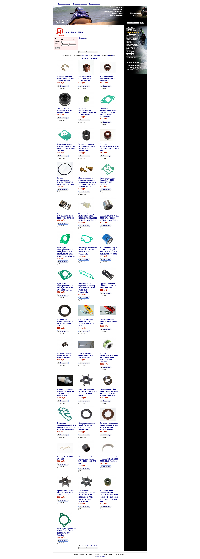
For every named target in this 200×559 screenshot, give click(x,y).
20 (91, 58)
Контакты (119, 7)
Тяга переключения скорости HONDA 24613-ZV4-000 (86, 355)
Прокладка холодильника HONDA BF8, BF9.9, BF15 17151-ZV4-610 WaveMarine (66, 426)
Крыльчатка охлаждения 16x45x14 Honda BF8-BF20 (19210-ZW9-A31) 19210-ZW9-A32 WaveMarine (87, 496)
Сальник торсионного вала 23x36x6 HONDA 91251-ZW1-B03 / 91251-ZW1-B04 (109, 426)
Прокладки (82, 38)
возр (82, 55)
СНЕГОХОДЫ (130, 48)
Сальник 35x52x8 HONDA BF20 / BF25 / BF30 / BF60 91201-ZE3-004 (66, 322)
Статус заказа (119, 554)
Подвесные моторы (132, 45)
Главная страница (64, 4)
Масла (128, 50)
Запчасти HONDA (77, 32)
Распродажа (130, 54)
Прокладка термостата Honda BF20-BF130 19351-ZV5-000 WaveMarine (87, 251)
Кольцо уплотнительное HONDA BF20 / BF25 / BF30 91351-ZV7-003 (65, 181)
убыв (86, 55)
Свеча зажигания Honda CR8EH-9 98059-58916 (109, 321)
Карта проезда (117, 9)
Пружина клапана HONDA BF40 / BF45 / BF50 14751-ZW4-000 (65, 216)
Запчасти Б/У (130, 41)
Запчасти (129, 42)
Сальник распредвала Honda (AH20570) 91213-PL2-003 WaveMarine (87, 426)
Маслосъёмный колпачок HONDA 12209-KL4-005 (85, 78)
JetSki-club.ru (130, 28)
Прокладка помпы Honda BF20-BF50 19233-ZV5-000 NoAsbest (107, 181)
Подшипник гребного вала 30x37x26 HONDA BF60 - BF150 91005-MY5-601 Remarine (109, 392)
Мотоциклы (130, 29)
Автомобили (130, 53)
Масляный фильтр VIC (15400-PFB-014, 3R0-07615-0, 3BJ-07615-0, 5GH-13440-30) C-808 (109, 251)
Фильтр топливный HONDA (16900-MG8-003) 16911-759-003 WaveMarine (65, 392)
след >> (95, 58)
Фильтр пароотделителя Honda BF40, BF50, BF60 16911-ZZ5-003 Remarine (109, 357)
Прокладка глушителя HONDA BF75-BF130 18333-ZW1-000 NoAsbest (66, 532)
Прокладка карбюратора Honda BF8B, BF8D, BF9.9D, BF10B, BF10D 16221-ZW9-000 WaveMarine (66, 252)
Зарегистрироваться (80, 4)
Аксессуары (130, 51)
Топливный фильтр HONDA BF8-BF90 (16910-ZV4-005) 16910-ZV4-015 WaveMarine (88, 217)
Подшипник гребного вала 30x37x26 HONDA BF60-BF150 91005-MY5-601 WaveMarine (109, 217)
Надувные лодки (131, 44)
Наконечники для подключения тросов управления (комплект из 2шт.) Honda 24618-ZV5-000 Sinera (87, 182)
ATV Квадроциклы (132, 47)
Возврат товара (117, 13)
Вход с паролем (94, 4)
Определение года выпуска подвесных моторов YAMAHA (134, 67)
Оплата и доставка (116, 15)
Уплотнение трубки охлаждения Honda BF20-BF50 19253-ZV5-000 (87, 460)
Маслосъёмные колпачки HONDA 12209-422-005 (64, 110)
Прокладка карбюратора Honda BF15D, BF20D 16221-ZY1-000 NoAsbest (65, 287)
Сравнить (61, 88)
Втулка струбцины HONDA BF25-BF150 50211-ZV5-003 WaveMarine (86, 147)
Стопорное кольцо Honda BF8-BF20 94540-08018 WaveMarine (66, 78)
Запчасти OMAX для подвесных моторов (132, 36)
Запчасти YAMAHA (132, 38)
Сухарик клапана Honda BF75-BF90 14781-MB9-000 (64, 355)
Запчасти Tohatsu (131, 31)
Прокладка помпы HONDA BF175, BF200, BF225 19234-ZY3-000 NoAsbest (66, 147)
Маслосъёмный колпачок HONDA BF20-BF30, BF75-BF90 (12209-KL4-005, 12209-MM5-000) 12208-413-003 (109, 496)
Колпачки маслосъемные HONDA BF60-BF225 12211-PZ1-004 (109, 147)
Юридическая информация (113, 11)
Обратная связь (107, 554)
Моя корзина (135, 13)
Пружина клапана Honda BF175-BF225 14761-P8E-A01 (108, 286)
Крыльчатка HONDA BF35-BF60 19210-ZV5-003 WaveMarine (66, 493)
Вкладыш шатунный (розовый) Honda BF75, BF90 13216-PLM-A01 (109, 459)
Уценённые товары (132, 57)
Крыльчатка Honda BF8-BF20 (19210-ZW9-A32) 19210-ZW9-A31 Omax (87, 392)
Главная (67, 32)
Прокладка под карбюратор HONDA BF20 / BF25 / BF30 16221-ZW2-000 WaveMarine (108, 112)
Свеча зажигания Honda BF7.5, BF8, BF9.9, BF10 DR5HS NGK (86, 322)
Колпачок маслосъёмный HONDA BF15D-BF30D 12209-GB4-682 (87, 111)
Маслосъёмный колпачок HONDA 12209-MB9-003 (107, 78)
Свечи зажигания (131, 40)
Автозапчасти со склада (134, 56)
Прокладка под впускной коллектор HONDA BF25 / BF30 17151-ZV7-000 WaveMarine (86, 288)
